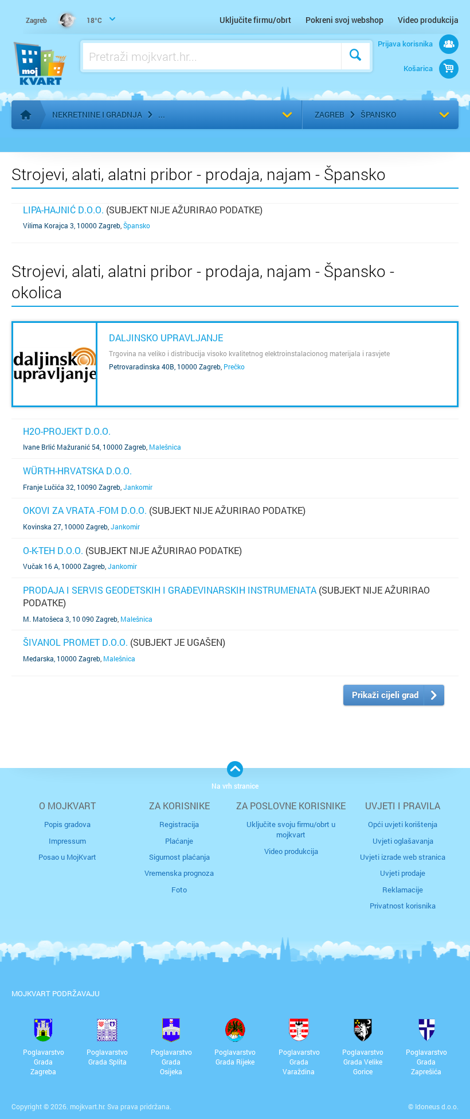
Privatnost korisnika (403, 905)
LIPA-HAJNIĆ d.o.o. (63, 210)
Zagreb (329, 114)
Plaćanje (179, 841)
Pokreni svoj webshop (344, 19)
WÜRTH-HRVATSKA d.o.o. (77, 471)
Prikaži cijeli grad (385, 694)
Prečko (234, 366)
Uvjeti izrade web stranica (402, 857)
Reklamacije (402, 889)
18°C (64, 20)
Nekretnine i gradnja (97, 114)
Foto (179, 889)
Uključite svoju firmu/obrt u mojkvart (290, 829)
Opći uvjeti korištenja (402, 824)
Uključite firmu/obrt (255, 19)
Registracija (179, 824)
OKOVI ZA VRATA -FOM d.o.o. (85, 510)
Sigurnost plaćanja (179, 857)
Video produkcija (428, 19)
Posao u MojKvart (67, 857)
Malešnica (165, 446)
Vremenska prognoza (179, 873)
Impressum (67, 841)
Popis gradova (67, 824)
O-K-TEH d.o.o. (53, 550)
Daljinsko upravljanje (166, 338)
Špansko (379, 114)
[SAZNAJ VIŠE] (54, 364)
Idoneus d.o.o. (437, 1106)
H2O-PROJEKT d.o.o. (67, 431)
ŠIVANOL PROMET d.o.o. (75, 642)
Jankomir (137, 487)
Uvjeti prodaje (402, 873)
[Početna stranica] (25, 114)
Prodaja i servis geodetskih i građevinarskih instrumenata (169, 590)
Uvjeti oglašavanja (403, 841)
